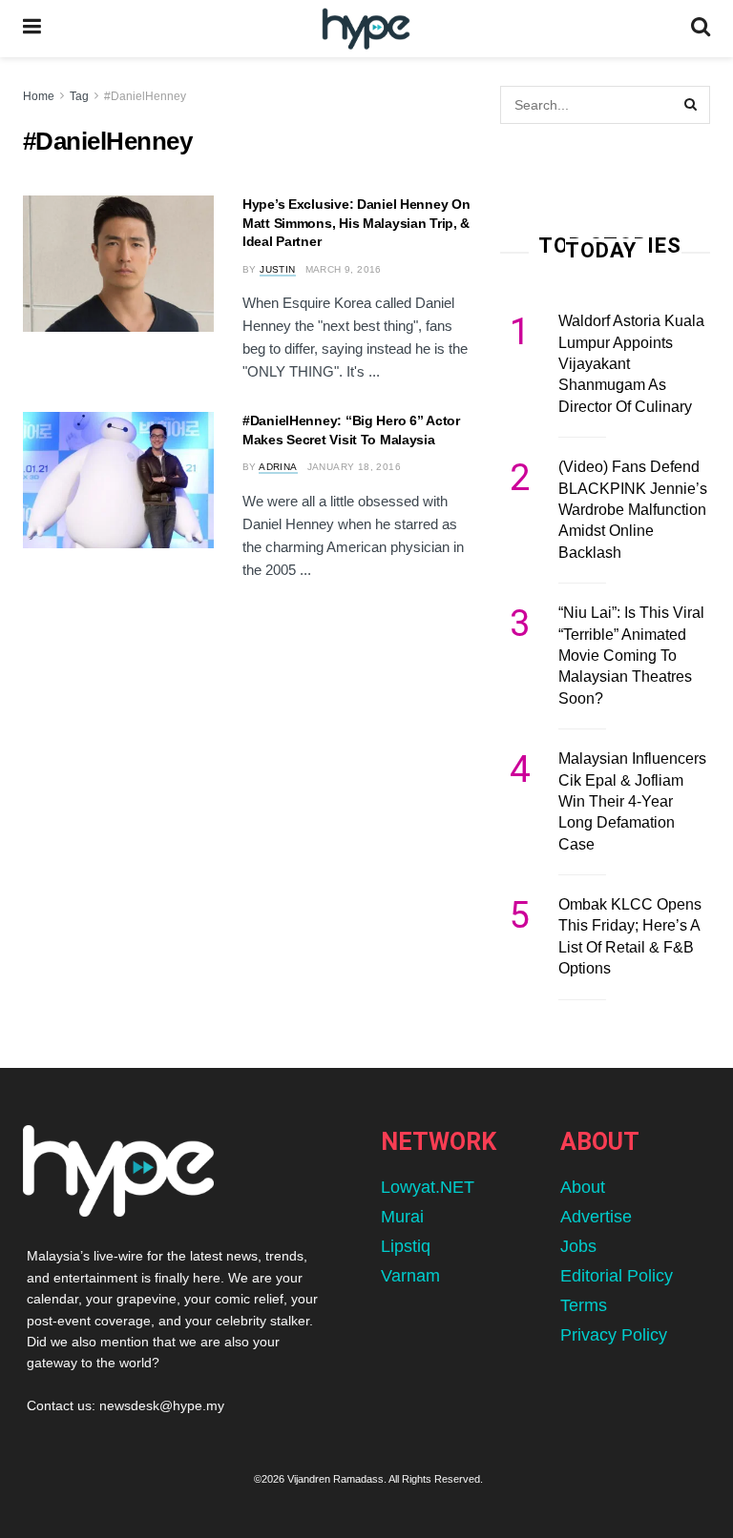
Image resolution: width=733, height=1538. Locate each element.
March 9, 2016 (343, 269)
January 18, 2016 (354, 466)
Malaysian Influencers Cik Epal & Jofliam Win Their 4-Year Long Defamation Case (632, 801)
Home (38, 96)
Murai (402, 1216)
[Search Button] (700, 28)
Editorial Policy (616, 1275)
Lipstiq (405, 1246)
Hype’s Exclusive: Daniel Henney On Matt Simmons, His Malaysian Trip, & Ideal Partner (356, 222)
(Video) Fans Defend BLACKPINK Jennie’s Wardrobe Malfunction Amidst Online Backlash (632, 510)
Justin (277, 269)
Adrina (278, 466)
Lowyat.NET (427, 1187)
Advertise (596, 1216)
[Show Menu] (32, 28)
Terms (583, 1305)
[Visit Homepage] (366, 29)
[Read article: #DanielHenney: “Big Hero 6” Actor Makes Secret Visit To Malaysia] (118, 480)
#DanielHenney (145, 96)
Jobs (578, 1246)
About (582, 1187)
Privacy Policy (613, 1334)
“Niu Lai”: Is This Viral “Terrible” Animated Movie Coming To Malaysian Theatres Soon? (631, 656)
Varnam (410, 1275)
